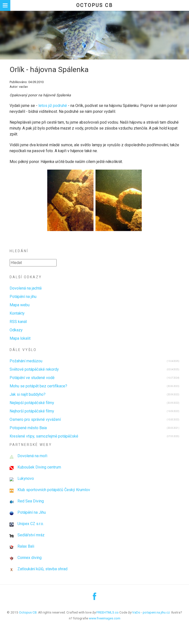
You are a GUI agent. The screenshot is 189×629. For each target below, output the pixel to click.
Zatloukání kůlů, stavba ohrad (42, 569)
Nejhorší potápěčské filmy (32, 411)
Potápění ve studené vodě (32, 377)
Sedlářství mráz (31, 535)
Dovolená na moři (32, 455)
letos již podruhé (53, 105)
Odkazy (16, 330)
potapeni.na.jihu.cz (156, 612)
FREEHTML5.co (107, 612)
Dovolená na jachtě (26, 288)
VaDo (136, 612)
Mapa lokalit (20, 338)
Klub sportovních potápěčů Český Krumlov (53, 489)
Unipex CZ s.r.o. (30, 523)
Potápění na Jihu (31, 512)
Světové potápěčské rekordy (34, 369)
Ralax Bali (25, 546)
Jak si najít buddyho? (28, 394)
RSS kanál (18, 321)
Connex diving (29, 557)
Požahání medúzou (26, 361)
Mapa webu (20, 305)
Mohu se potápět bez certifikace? (38, 386)
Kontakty (17, 313)
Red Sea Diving (30, 501)
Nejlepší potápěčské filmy (32, 402)
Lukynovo (25, 478)
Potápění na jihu (23, 296)
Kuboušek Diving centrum (39, 467)
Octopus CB (94, 5)
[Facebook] (94, 598)
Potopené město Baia (28, 427)
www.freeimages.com (104, 618)
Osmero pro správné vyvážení (35, 419)
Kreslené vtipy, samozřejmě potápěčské (44, 436)
